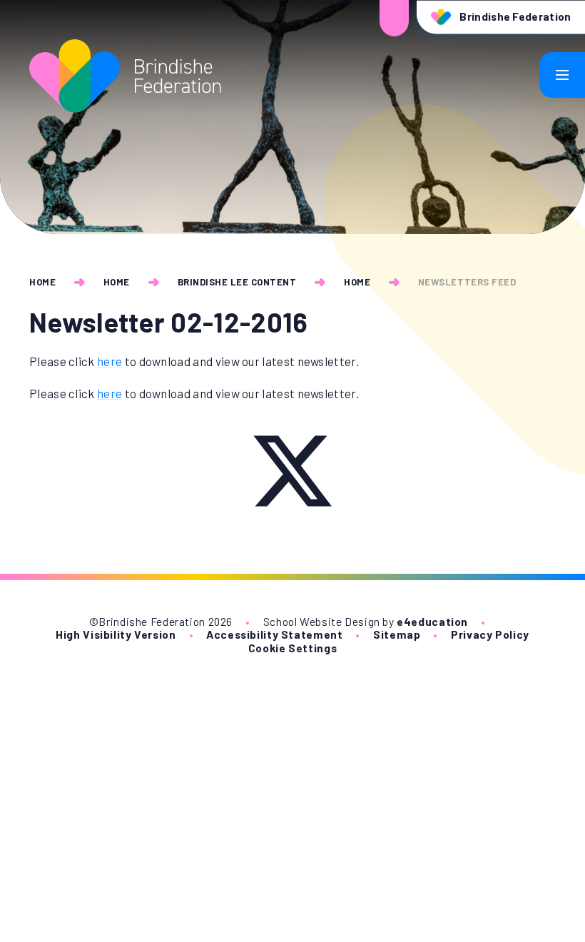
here (109, 361)
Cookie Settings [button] (292, 647)
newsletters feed (467, 282)
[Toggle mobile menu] (562, 75)
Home (42, 282)
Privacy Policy (490, 634)
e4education (432, 621)
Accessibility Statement (274, 634)
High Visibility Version (116, 634)
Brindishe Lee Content (237, 282)
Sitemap (396, 634)
